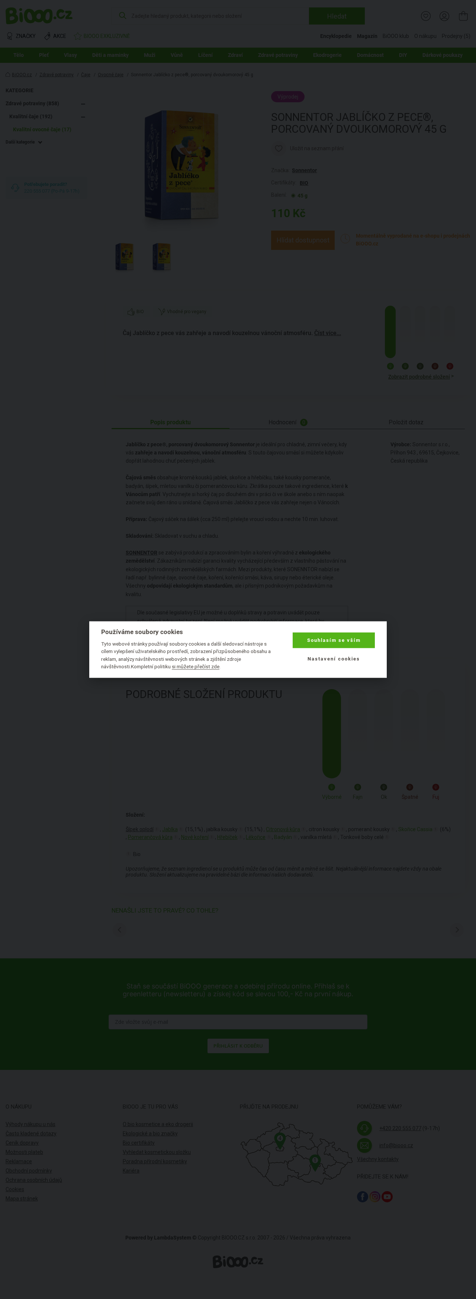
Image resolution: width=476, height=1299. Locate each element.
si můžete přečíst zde (195, 666)
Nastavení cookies (334, 659)
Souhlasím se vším (334, 640)
